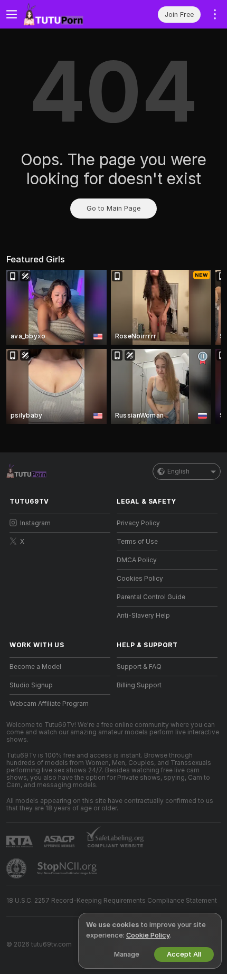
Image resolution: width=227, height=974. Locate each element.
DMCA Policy (137, 560)
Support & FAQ (139, 666)
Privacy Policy (138, 523)
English (178, 471)
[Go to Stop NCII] (68, 868)
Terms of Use (137, 541)
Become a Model (35, 666)
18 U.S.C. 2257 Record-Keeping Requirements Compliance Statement (111, 900)
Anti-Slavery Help (143, 615)
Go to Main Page (113, 208)
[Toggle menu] (11, 14)
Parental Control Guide (151, 597)
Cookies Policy (140, 578)
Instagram (35, 523)
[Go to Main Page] (68, 14)
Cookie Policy (147, 935)
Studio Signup (31, 685)
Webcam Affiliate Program (49, 703)
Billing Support (139, 685)
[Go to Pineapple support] (17, 868)
